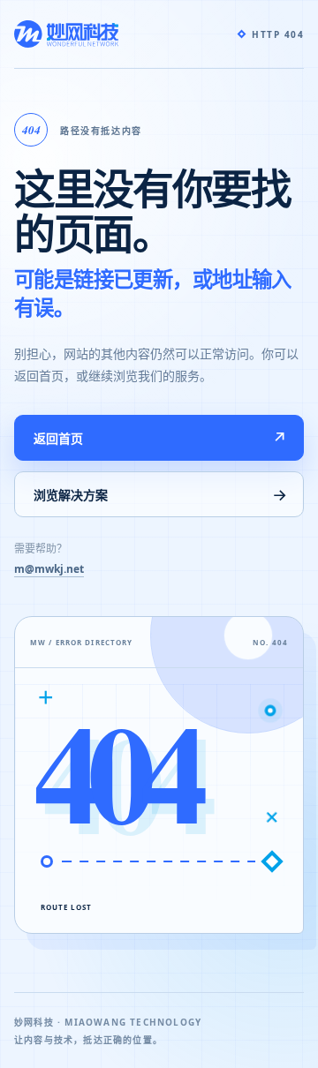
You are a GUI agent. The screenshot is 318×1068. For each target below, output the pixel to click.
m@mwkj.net (49, 568)
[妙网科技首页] (66, 34)
